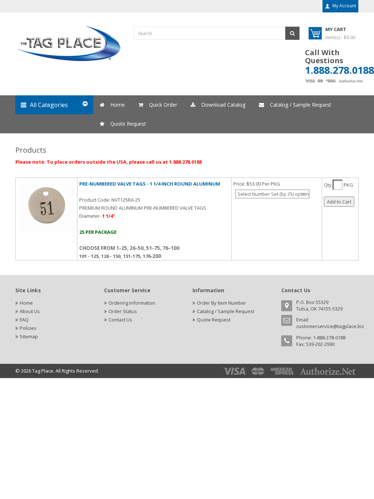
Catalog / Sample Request (225, 311)
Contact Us (120, 319)
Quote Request (213, 319)
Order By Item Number (221, 303)
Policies (28, 328)
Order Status (122, 311)
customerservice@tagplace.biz (330, 326)
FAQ (24, 319)
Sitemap (29, 336)
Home (26, 303)
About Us (30, 311)
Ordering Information (131, 303)
